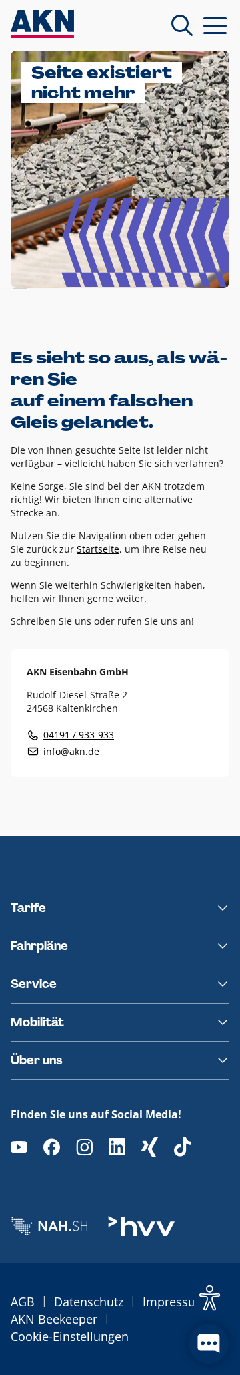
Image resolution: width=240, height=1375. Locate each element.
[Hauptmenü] (215, 25)
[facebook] (51, 1146)
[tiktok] (182, 1146)
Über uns (37, 1060)
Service (34, 984)
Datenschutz (88, 1301)
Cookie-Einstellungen (70, 1336)
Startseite (98, 549)
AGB (23, 1301)
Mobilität (37, 1022)
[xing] (149, 1146)
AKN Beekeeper (54, 1319)
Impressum (175, 1301)
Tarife (28, 908)
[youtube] (19, 1146)
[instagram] (84, 1146)
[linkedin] (117, 1146)
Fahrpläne (39, 946)
